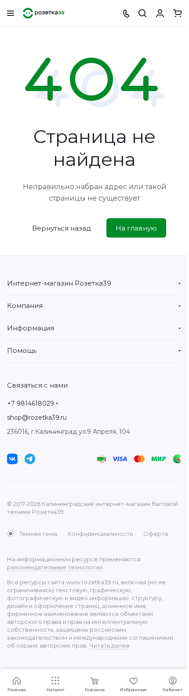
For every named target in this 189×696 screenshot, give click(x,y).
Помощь (21, 350)
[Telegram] (30, 459)
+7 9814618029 (30, 403)
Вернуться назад (61, 228)
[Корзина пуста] (177, 13)
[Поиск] (142, 13)
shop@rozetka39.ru (37, 417)
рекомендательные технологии (54, 567)
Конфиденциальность (100, 533)
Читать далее (109, 645)
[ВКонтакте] (12, 459)
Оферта (155, 533)
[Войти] (160, 13)
